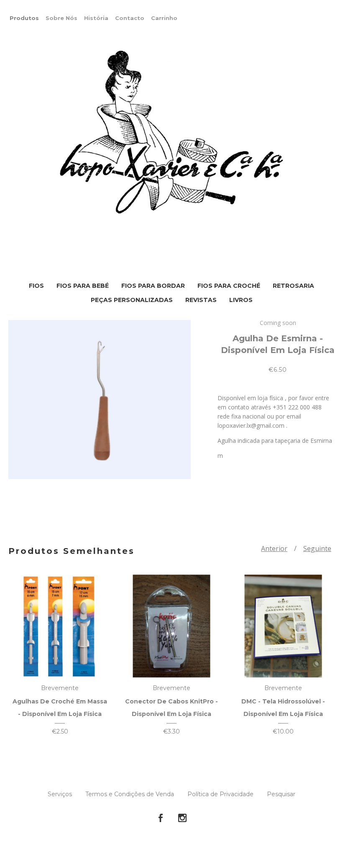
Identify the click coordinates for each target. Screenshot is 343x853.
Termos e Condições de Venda (129, 794)
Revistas (201, 300)
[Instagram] (182, 818)
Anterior (274, 548)
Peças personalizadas (132, 300)
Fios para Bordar (153, 285)
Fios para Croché (228, 285)
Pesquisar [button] (281, 794)
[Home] (171, 132)
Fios (36, 285)
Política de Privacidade (220, 794)
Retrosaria (293, 285)
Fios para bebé (82, 285)
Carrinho (164, 18)
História (96, 18)
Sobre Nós (61, 18)
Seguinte (317, 548)
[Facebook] (161, 818)
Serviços (60, 794)
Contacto (129, 18)
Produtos (24, 18)
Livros (241, 300)
